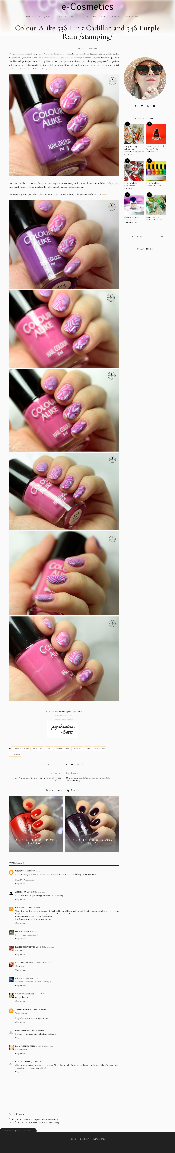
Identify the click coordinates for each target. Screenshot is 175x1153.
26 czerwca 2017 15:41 (45, 947)
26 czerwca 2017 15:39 (29, 931)
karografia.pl (163, 1149)
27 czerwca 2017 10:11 (39, 1009)
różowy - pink (100, 748)
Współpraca (133, 17)
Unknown (19, 871)
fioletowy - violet (62, 748)
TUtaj (104, 194)
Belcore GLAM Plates (21, 748)
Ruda (17, 931)
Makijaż (30, 17)
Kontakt (117, 17)
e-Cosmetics (87, 6)
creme (49, 748)
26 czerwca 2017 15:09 (36, 892)
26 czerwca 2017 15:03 (33, 871)
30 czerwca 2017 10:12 (40, 1062)
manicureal (20, 1030)
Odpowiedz (20, 883)
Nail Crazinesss (22, 1062)
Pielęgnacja (46, 17)
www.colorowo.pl (63, 715)
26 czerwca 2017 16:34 (42, 963)
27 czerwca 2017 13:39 (35, 1030)
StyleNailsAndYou (24, 963)
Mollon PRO (77, 748)
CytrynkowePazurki (24, 994)
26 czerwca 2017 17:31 (29, 978)
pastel (88, 748)
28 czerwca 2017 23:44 (44, 1046)
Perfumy (91, 17)
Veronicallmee (22, 1009)
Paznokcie (76, 17)
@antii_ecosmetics (64, 719)
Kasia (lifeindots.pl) (25, 1046)
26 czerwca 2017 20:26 (43, 994)
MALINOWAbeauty (24, 879)
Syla (17, 978)
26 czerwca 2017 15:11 (34, 908)
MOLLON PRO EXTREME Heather (55, 57)
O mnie (104, 17)
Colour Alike (38, 748)
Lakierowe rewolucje (25, 947)
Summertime (15, 754)
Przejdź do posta (36, 848)
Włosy (62, 17)
